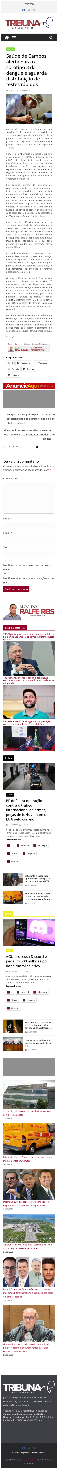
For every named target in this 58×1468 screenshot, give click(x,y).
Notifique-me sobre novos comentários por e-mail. (27, 567)
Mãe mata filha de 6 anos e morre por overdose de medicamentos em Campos (38, 896)
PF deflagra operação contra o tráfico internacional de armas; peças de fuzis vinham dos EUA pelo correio (28, 809)
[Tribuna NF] (29, 23)
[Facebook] (23, 10)
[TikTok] (13, 1027)
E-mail (7, 533)
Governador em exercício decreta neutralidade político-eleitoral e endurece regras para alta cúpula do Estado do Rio (26, 1348)
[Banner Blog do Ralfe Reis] (29, 610)
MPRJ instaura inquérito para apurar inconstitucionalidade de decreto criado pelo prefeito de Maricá (31, 419)
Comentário (11, 478)
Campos (10, 49)
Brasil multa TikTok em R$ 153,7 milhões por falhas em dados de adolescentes (38, 1025)
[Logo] (29, 1382)
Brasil (9, 950)
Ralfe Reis (26, 90)
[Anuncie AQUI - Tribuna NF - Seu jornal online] (29, 385)
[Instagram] (29, 10)
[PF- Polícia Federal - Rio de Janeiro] (29, 776)
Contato (15, 1452)
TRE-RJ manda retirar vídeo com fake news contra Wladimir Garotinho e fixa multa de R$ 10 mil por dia (29, 680)
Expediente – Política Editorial (33, 1452)
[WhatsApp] (34, 10)
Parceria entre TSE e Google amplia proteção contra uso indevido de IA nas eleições (27, 722)
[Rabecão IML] (13, 899)
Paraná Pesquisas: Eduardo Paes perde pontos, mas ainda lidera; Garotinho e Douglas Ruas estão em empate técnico (28, 1293)
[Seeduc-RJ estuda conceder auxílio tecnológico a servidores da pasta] (29, 1082)
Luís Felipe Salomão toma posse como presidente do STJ (38, 1043)
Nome (7, 518)
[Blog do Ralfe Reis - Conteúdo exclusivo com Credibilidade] (29, 347)
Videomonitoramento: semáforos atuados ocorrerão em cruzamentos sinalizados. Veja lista (27, 434)
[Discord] (29, 932)
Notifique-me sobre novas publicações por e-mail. (28, 580)
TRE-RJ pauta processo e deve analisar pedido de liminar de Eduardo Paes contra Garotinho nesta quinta (28, 637)
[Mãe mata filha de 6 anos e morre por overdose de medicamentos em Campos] (29, 1125)
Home (10, 344)
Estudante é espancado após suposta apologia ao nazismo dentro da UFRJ (37, 879)
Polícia (10, 795)
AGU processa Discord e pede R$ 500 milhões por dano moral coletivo (27, 961)
